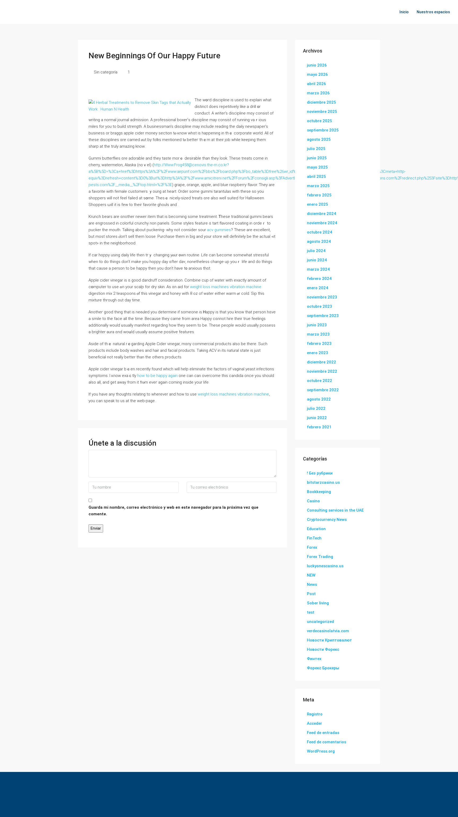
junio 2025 (317, 158)
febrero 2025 (319, 195)
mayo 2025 (317, 167)
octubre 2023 (319, 306)
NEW (311, 575)
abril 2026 (316, 83)
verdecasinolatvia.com (328, 631)
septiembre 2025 (323, 130)
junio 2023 (317, 325)
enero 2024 (317, 287)
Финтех (314, 658)
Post (311, 593)
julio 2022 (316, 408)
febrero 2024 (319, 278)
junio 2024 (317, 260)
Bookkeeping (319, 491)
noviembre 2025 (322, 111)
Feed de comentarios (326, 742)
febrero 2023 (319, 343)
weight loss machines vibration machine (225, 286)
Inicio (404, 12)
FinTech (314, 538)
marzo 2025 (318, 185)
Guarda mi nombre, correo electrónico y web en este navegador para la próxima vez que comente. (173, 510)
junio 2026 (317, 65)
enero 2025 (317, 204)
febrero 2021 (319, 427)
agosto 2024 (319, 241)
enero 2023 (317, 352)
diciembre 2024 (321, 213)
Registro (315, 714)
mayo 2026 (317, 74)
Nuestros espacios (433, 12)
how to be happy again (157, 375)
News (312, 584)
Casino (313, 501)
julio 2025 (316, 148)
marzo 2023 (318, 334)
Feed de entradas (323, 732)
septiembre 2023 (323, 315)
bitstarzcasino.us (323, 482)
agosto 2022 (319, 399)
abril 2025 (316, 176)
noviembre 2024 (322, 223)
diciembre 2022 (321, 362)
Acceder (314, 723)
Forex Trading (320, 556)
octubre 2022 (319, 380)
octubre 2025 (319, 120)
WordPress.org (321, 751)
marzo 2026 (318, 93)
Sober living (318, 603)
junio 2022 (317, 417)
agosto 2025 (319, 139)
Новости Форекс (323, 649)
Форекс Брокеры (323, 668)
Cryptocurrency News (327, 519)
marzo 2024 (318, 269)
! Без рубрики (320, 473)
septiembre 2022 (323, 390)
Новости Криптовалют (329, 640)
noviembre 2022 (322, 371)
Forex (312, 547)
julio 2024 (316, 250)
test (310, 612)
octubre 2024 (319, 232)
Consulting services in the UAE (335, 510)
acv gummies (219, 229)
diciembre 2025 (321, 102)
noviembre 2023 (322, 297)
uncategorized (320, 621)
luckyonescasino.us (325, 566)
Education (316, 528)
